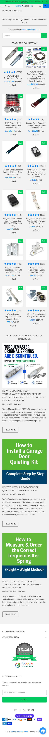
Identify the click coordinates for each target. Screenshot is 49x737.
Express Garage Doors (19, 731)
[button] (42, 730)
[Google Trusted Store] (24, 672)
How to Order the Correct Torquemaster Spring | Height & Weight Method (21, 584)
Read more (11, 430)
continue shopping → (31, 29)
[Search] (40, 6)
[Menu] (1, 6)
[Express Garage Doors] (24, 6)
